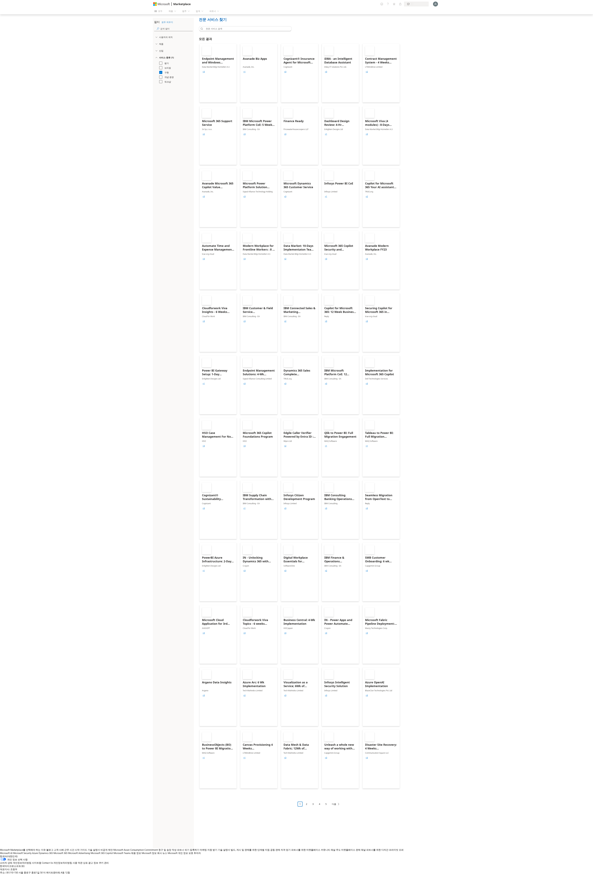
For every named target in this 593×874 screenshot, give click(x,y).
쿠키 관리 (104, 862)
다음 (334, 804)
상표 (85, 862)
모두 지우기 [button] (167, 22)
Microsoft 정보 (149, 853)
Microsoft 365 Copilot (102, 853)
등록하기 (194, 849)
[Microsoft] (161, 4)
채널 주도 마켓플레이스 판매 (345, 849)
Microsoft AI (6, 853)
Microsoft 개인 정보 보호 (180, 853)
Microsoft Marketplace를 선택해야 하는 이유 (23, 849)
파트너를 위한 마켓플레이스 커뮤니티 (310, 849)
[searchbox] (176, 28)
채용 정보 (136, 853)
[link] (218, 73)
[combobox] (246, 29)
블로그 (49, 849)
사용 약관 (77, 862)
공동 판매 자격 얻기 (280, 849)
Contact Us (47, 862)
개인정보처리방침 (62, 862)
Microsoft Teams (122, 853)
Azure (35, 853)
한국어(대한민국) (9, 856)
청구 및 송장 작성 (167, 849)
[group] (203, 72)
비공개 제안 (107, 849)
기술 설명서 (94, 849)
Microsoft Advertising (79, 853)
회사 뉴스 (162, 853)
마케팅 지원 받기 (208, 849)
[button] (201, 29)
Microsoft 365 (60, 853)
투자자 (197, 853)
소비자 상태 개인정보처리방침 (15, 862)
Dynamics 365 (46, 853)
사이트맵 (36, 862)
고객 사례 (59, 849)
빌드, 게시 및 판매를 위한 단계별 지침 (250, 849)
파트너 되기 (183, 849)
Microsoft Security (22, 853)
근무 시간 (69, 849)
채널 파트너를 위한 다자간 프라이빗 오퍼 (382, 849)
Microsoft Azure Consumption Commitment (135, 849)
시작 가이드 (81, 849)
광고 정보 (93, 862)
